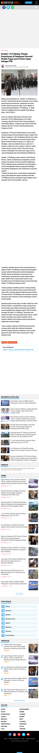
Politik (22, 726)
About (5, 738)
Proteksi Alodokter (30, 738)
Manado (8, 615)
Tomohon (22, 729)
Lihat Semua (19, 594)
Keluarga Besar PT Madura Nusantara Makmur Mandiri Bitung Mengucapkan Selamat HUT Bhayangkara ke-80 (14, 504)
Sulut (3, 729)
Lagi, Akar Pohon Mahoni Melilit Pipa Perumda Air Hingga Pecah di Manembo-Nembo (13, 561)
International (5, 714)
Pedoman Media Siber (14, 738)
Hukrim (8, 623)
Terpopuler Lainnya (19, 700)
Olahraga (23, 721)
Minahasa (9, 627)
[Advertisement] (19, 28)
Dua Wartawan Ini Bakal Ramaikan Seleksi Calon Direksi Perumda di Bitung (14, 526)
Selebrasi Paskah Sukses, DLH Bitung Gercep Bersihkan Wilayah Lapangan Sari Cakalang (13, 550)
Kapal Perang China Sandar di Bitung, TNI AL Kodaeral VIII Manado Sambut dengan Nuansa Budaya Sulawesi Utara (14, 481)
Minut (21, 719)
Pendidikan (23, 724)
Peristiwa (4, 726)
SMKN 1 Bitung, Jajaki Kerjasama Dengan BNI (18, 350)
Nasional (8, 610)
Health (3, 711)
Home (2, 50)
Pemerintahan (10, 635)
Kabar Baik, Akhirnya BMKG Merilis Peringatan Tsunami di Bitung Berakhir (14, 583)
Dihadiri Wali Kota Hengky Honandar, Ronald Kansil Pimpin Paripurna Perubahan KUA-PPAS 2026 (13, 493)
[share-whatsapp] (12, 7)
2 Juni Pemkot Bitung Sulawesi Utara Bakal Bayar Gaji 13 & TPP (13, 514)
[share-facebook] (4, 7)
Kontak (22, 738)
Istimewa (8, 631)
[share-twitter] (8, 7)
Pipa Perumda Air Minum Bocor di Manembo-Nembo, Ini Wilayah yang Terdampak (13, 572)
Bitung (4, 342)
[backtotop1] (37, 741)
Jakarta (3, 716)
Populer (28, 2)
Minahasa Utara (10, 619)
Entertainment (12, 342)
